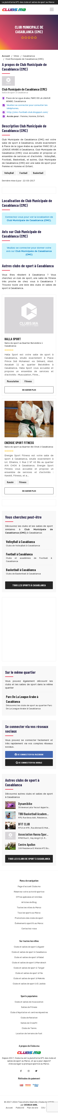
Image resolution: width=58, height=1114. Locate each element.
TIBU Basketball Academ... (33, 814)
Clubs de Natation (29, 1017)
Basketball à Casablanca (21, 570)
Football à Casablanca (19, 554)
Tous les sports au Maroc (29, 913)
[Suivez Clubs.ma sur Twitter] (36, 1071)
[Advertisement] (29, 629)
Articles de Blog (29, 902)
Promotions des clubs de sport (29, 918)
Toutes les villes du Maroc (29, 907)
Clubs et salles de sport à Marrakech (29, 962)
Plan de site (32, 1107)
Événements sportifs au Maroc (29, 923)
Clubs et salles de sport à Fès (29, 973)
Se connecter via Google (30, 762)
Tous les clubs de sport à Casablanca (29, 858)
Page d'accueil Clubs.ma (29, 886)
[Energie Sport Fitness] (29, 420)
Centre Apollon (26, 844)
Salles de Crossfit (29, 1023)
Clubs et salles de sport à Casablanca (29, 952)
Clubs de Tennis (29, 1028)
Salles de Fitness (29, 1007)
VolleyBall (9, 172)
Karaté (10, 482)
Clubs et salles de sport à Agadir (29, 947)
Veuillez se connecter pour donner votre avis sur (29, 251)
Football (23, 172)
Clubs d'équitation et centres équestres (29, 1012)
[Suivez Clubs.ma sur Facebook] (21, 1071)
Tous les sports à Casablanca (29, 585)
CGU (43, 1107)
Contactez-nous (29, 928)
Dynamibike (25, 804)
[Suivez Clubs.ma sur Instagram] (28, 1071)
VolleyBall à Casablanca (20, 542)
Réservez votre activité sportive (29, 891)
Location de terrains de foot (29, 1033)
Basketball (38, 172)
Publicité (20, 1107)
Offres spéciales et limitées (29, 897)
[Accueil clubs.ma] (14, 9)
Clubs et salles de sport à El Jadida (29, 983)
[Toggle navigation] (51, 9)
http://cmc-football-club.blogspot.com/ (27, 112)
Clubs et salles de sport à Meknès (29, 978)
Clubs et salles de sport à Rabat (29, 957)
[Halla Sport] (29, 316)
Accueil (9, 1107)
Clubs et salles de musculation (29, 1002)
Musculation (13, 381)
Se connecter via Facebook (30, 754)
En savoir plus (29, 389)
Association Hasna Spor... (33, 834)
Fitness (28, 381)
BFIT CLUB (24, 824)
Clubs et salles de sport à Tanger (29, 968)
